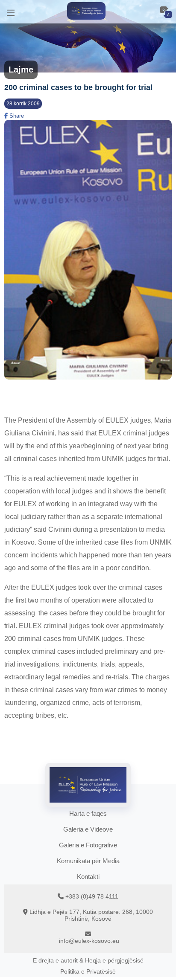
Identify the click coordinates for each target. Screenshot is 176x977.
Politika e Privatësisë (88, 971)
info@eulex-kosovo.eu (89, 940)
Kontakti (88, 876)
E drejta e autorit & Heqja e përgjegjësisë (88, 960)
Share (16, 116)
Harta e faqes (88, 813)
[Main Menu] (10, 11)
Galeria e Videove (88, 829)
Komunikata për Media (88, 860)
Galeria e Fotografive (88, 845)
